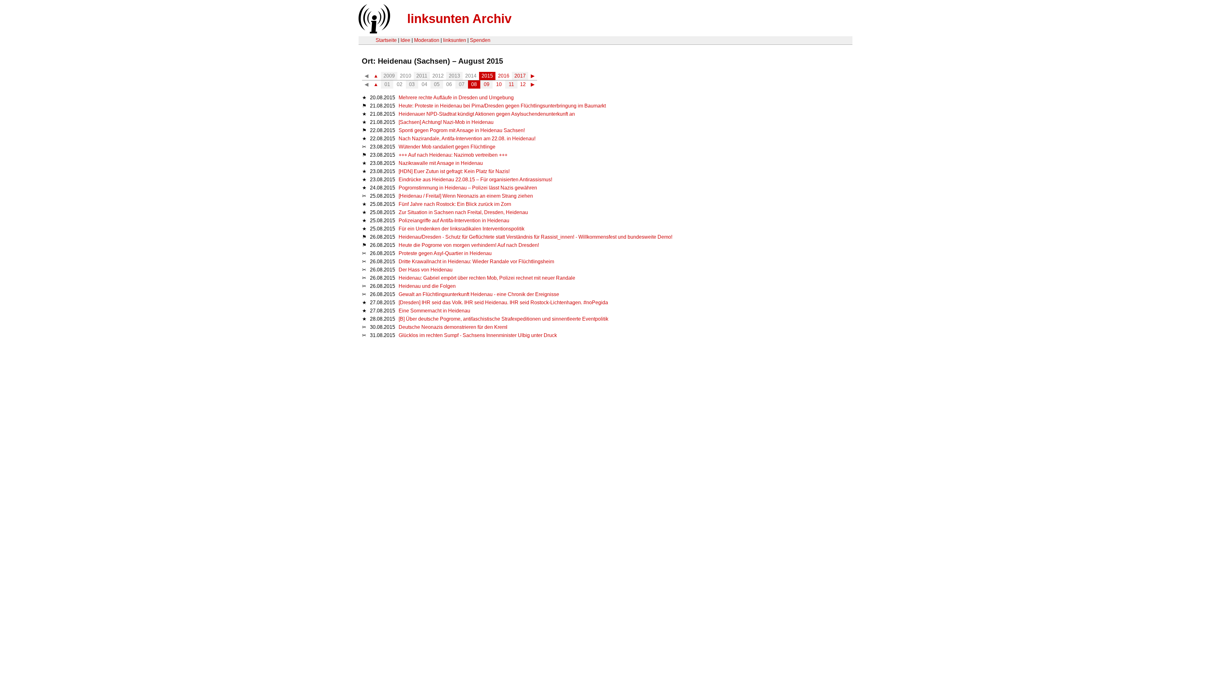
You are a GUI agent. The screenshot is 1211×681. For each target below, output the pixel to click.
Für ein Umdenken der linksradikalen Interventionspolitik (461, 228)
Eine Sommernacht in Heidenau (434, 310)
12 (523, 84)
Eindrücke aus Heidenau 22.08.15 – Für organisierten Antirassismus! (475, 179)
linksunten (454, 40)
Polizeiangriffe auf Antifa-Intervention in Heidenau (454, 220)
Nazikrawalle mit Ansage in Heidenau (441, 163)
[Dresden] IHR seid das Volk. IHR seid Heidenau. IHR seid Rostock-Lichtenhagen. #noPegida (503, 302)
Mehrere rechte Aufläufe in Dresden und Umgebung (456, 97)
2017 (520, 76)
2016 (503, 76)
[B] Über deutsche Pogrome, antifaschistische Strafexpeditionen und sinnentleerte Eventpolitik (503, 319)
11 (511, 84)
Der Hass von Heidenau (426, 269)
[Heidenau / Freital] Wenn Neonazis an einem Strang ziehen (466, 196)
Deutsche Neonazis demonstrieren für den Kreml (453, 327)
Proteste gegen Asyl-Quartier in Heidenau (445, 253)
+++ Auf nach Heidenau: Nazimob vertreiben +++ (453, 155)
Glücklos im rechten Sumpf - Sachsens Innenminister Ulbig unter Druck (478, 335)
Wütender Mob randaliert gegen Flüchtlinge (447, 146)
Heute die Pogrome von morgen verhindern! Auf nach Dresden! (469, 245)
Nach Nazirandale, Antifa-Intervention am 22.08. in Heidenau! (467, 138)
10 (499, 84)
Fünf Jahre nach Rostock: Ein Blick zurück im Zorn (455, 204)
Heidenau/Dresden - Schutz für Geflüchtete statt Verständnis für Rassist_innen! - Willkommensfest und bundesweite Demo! (535, 237)
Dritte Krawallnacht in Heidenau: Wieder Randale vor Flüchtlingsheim (476, 261)
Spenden (480, 40)
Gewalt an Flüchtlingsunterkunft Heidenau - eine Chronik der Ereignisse (479, 294)
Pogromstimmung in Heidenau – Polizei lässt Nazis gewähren (468, 187)
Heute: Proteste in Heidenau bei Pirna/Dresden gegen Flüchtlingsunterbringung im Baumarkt (502, 105)
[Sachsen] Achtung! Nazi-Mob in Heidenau (446, 122)
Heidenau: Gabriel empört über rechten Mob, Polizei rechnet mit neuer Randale (487, 278)
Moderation (426, 40)
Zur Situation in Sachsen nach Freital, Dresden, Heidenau (463, 212)
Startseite (386, 40)
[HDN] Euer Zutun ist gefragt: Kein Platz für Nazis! (454, 171)
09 (486, 84)
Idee (405, 40)
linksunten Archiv (459, 19)
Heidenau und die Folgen (427, 286)
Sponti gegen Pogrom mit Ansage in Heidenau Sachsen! (462, 130)
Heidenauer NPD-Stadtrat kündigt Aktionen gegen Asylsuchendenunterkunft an (487, 114)
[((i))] (374, 31)
